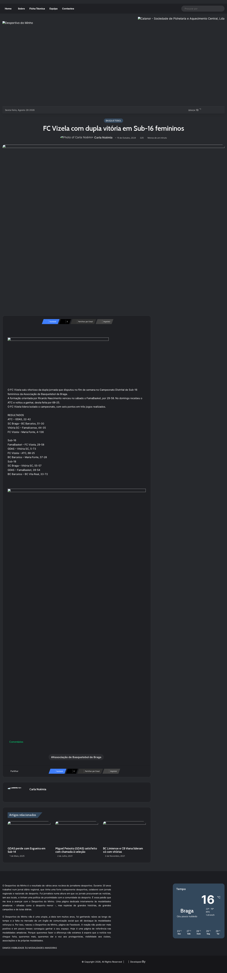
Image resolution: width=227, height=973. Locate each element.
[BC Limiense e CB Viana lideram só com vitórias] (124, 833)
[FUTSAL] (56, 110)
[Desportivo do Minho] (17, 23)
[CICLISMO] (51, 110)
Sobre (21, 8)
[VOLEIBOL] (61, 110)
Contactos (68, 8)
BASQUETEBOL (113, 120)
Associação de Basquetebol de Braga (77, 757)
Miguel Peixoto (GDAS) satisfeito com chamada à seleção (76, 850)
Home (8, 8)
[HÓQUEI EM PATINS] (72, 110)
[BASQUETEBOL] (45, 110)
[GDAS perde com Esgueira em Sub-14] (29, 833)
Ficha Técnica (37, 8)
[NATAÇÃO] (67, 110)
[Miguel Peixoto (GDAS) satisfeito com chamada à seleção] (76, 833)
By (143, 961)
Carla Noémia (103, 137)
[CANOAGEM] (40, 110)
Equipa (53, 8)
